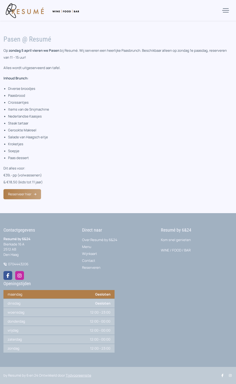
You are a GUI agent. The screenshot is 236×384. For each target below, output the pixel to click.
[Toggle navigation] (225, 10)
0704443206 (18, 264)
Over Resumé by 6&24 (99, 239)
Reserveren (91, 267)
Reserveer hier (20, 194)
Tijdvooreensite (78, 375)
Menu (86, 246)
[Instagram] (19, 275)
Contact (88, 260)
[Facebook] (7, 275)
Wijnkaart (89, 253)
